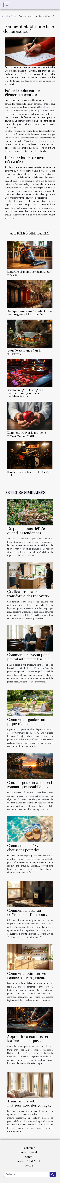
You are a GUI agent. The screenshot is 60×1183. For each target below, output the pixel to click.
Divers (13, 16)
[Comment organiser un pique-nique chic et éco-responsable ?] (30, 702)
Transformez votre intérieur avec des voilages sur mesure (29, 1105)
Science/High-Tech (29, 1161)
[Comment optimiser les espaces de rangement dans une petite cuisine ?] (30, 956)
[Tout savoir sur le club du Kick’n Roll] (29, 455)
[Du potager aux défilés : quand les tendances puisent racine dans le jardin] (30, 512)
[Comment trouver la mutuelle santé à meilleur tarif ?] (29, 416)
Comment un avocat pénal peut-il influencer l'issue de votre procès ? (29, 659)
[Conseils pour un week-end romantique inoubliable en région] (30, 765)
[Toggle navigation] (6, 4)
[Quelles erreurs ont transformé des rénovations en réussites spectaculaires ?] (30, 575)
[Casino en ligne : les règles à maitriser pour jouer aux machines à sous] (29, 373)
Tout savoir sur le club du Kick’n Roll (28, 473)
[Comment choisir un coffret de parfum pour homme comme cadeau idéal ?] (30, 893)
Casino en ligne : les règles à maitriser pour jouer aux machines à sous (25, 393)
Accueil (5, 16)
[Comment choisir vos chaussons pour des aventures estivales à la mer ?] (30, 829)
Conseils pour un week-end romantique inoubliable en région (29, 787)
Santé (28, 1157)
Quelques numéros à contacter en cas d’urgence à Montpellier (29, 312)
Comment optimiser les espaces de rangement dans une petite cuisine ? (27, 977)
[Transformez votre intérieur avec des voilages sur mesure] (30, 1084)
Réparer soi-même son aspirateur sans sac (29, 273)
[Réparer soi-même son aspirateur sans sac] (29, 255)
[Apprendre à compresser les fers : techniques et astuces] (30, 1019)
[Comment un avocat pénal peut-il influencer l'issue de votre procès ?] (30, 638)
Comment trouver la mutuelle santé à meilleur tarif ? (26, 434)
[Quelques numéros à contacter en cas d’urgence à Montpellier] (29, 294)
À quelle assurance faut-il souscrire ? (24, 352)
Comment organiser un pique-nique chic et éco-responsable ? (27, 724)
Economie (28, 1148)
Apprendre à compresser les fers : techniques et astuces (28, 1041)
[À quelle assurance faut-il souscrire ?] (29, 334)
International (28, 1152)
